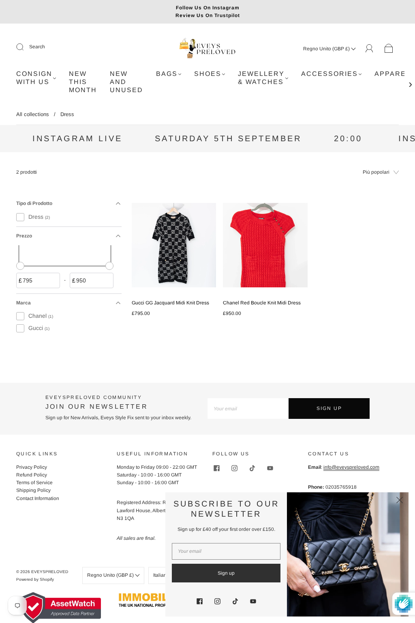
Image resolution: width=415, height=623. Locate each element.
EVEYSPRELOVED (49, 571)
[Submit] (25, 47)
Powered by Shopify (35, 579)
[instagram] (234, 468)
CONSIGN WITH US (34, 77)
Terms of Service (34, 482)
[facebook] (216, 468)
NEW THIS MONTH (83, 81)
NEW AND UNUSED (126, 81)
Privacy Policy (31, 467)
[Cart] (389, 48)
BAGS (167, 73)
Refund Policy (31, 475)
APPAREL (392, 73)
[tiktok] (252, 468)
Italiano (162, 575)
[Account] (369, 48)
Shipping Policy (33, 490)
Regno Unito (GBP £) (327, 49)
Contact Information (37, 498)
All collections (32, 114)
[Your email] (248, 408)
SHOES (207, 73)
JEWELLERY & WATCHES (261, 77)
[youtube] (270, 468)
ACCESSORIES (329, 73)
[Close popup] (400, 501)
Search (37, 47)
